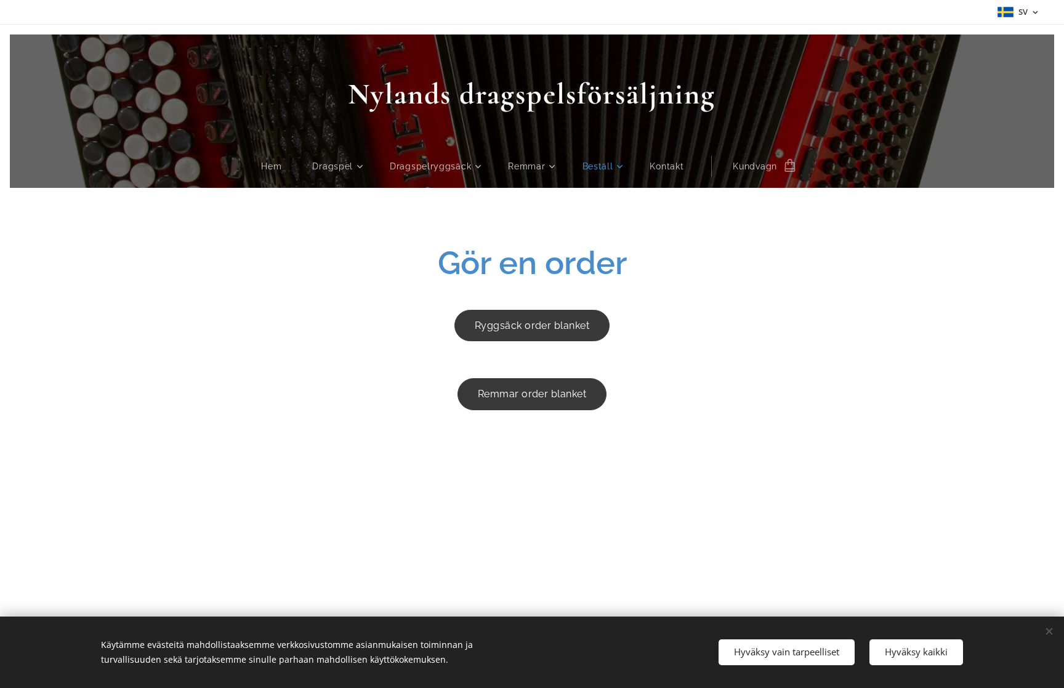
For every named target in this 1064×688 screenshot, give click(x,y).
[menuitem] (279, 166)
